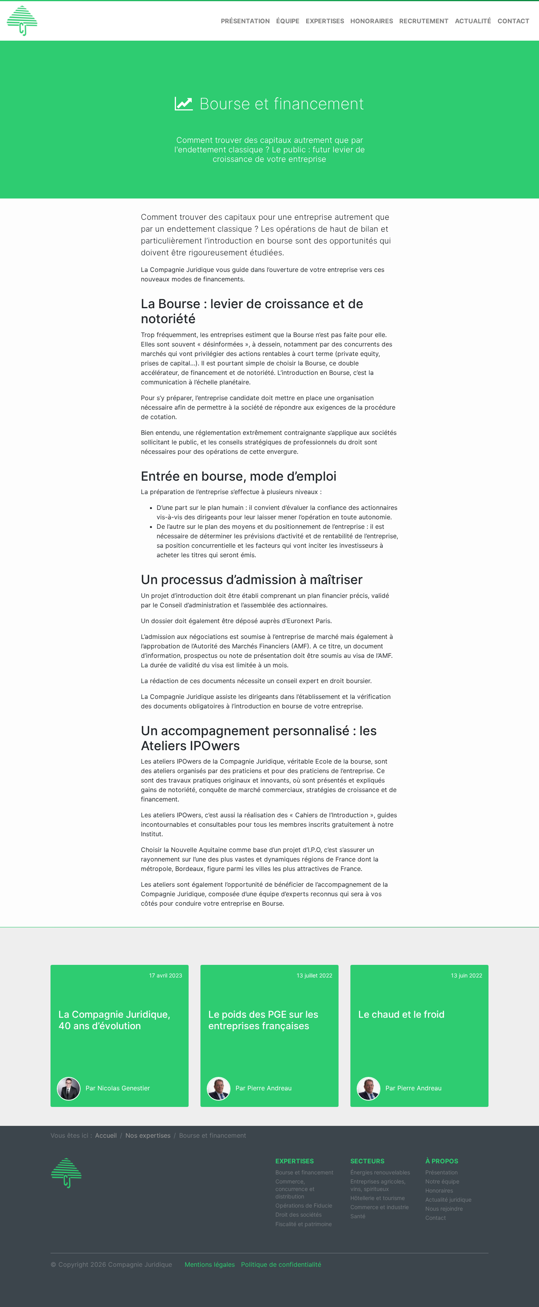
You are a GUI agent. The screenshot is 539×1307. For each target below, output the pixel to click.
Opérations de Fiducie (303, 1205)
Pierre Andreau (269, 1088)
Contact (514, 21)
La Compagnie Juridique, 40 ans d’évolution (114, 1020)
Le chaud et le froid (401, 1014)
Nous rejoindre (444, 1208)
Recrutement (424, 21)
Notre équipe (442, 1181)
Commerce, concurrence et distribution (294, 1189)
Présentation (245, 21)
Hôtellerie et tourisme (377, 1198)
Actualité (473, 21)
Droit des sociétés (298, 1214)
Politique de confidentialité (281, 1264)
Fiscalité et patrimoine (303, 1224)
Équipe (287, 21)
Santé (357, 1216)
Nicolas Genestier (123, 1088)
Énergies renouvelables (380, 1172)
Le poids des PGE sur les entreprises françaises (263, 1020)
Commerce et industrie (379, 1207)
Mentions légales (210, 1264)
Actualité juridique (448, 1199)
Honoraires (371, 21)
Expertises (325, 21)
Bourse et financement (304, 1172)
